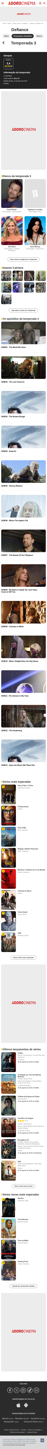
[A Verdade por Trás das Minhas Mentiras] (8, 1084)
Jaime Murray (35, 247)
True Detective (23, 1219)
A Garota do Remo (24, 891)
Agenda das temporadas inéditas (23, 1286)
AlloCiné (5, 1418)
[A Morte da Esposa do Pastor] (8, 1106)
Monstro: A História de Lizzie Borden (31, 870)
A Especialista (23, 807)
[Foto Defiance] (6, 276)
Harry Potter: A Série (25, 785)
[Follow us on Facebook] (10, 1390)
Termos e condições (34, 1430)
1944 (19, 933)
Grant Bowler (12, 209)
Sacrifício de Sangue (25, 1118)
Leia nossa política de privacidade (14, 1445)
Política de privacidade (17, 1432)
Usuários (8, 60)
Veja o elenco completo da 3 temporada (23, 259)
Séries (9, 23)
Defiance (25, 23)
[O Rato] (8, 1062)
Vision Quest (22, 912)
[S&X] (8, 1171)
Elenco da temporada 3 (16, 176)
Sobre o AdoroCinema (11, 1430)
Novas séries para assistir (23, 1186)
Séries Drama (17, 23)
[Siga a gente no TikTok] (30, 1390)
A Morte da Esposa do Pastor (29, 1096)
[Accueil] (21, 3)
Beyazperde (8, 1422)
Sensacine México (31, 1422)
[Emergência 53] (8, 1149)
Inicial (4, 23)
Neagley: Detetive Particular (28, 849)
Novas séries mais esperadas (23, 957)
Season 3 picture (12, 267)
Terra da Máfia (23, 1240)
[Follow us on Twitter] (17, 1390)
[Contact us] (37, 1390)
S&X (19, 1161)
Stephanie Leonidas (35, 209)
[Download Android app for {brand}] (27, 1405)
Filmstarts (19, 1418)
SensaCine (35, 1418)
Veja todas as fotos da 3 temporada (23, 310)
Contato (23, 1430)
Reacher (21, 1198)
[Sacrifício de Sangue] (8, 1127)
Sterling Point (23, 1261)
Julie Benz (12, 247)
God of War (22, 828)
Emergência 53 (23, 1140)
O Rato (20, 1053)
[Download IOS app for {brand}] (19, 1405)
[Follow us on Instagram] (23, 1390)
